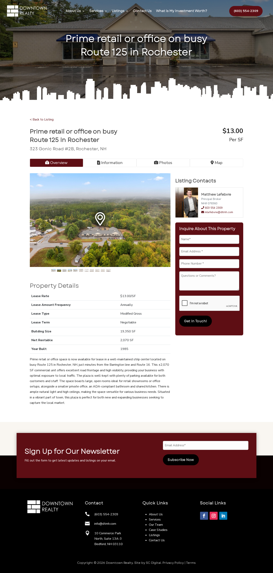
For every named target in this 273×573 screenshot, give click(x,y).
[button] (40, 225)
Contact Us (142, 11)
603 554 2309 (213, 208)
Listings (118, 11)
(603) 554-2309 (246, 11)
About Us (73, 11)
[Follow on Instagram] (214, 516)
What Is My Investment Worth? (181, 11)
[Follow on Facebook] (204, 516)
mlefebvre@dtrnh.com (219, 212)
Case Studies (158, 530)
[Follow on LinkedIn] (223, 516)
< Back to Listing (42, 119)
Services (96, 11)
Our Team (156, 525)
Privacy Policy (173, 563)
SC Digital (153, 563)
